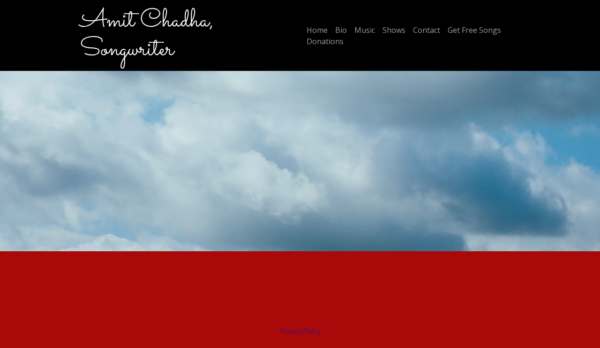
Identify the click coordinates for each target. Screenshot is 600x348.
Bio (341, 30)
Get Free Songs (474, 30)
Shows (393, 30)
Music (364, 30)
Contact (426, 30)
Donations (325, 41)
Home (317, 30)
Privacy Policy (300, 330)
